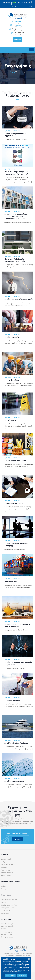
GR (31, 6)
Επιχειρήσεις (5, 889)
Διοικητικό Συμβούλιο (8, 864)
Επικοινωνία (5, 913)
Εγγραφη (18, 839)
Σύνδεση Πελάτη (8, 2)
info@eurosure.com (19, 29)
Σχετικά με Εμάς (6, 859)
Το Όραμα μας (5, 862)
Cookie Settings (22, 975)
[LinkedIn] (15, 6)
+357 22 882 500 (19, 33)
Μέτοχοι (4, 867)
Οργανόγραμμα (6, 870)
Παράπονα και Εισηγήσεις (9, 905)
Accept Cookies (10, 975)
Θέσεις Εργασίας (6, 875)
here (19, 971)
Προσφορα (17, 39)
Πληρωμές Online (17, 4)
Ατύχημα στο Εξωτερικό (9, 908)
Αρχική (12, 72)
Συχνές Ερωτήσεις (7, 910)
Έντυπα (3, 902)
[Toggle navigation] (31, 49)
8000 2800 (18, 21)
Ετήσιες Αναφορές (7, 873)
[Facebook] (12, 6)
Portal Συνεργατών (25, 2)
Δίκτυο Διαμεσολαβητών (9, 899)
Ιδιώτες (3, 886)
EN (29, 6)
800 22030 (18, 25)
